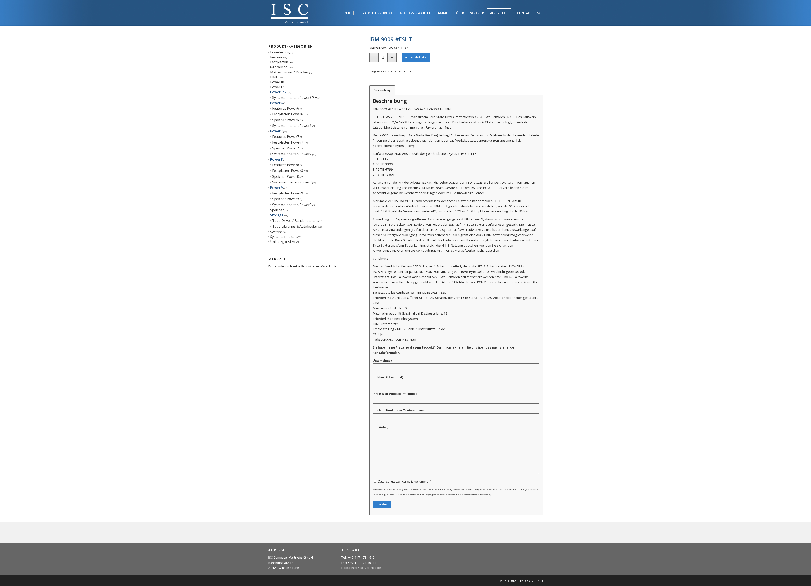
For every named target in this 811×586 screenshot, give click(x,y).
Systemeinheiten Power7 (292, 154)
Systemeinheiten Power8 (292, 182)
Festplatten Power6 (287, 114)
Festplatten (279, 62)
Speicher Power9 (285, 199)
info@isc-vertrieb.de (366, 568)
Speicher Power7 (285, 148)
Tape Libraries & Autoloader (294, 226)
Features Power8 (285, 165)
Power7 (276, 131)
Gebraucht (278, 67)
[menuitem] (346, 13)
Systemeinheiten (283, 236)
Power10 (277, 82)
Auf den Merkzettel (416, 57)
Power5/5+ (279, 92)
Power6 (276, 102)
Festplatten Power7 (287, 142)
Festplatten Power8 (287, 170)
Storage (276, 215)
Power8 (276, 159)
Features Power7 (285, 136)
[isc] (289, 13)
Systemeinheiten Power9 (292, 204)
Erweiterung (280, 52)
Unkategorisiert (282, 241)
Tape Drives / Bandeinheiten (295, 220)
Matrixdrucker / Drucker (289, 72)
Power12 (277, 87)
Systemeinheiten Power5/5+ (294, 97)
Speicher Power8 (285, 176)
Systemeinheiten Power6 (292, 125)
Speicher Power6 (285, 120)
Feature (276, 57)
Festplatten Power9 (287, 193)
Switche (276, 231)
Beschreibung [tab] (382, 90)
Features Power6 (285, 108)
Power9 (276, 187)
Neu (273, 77)
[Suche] (539, 13)
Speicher (277, 210)
